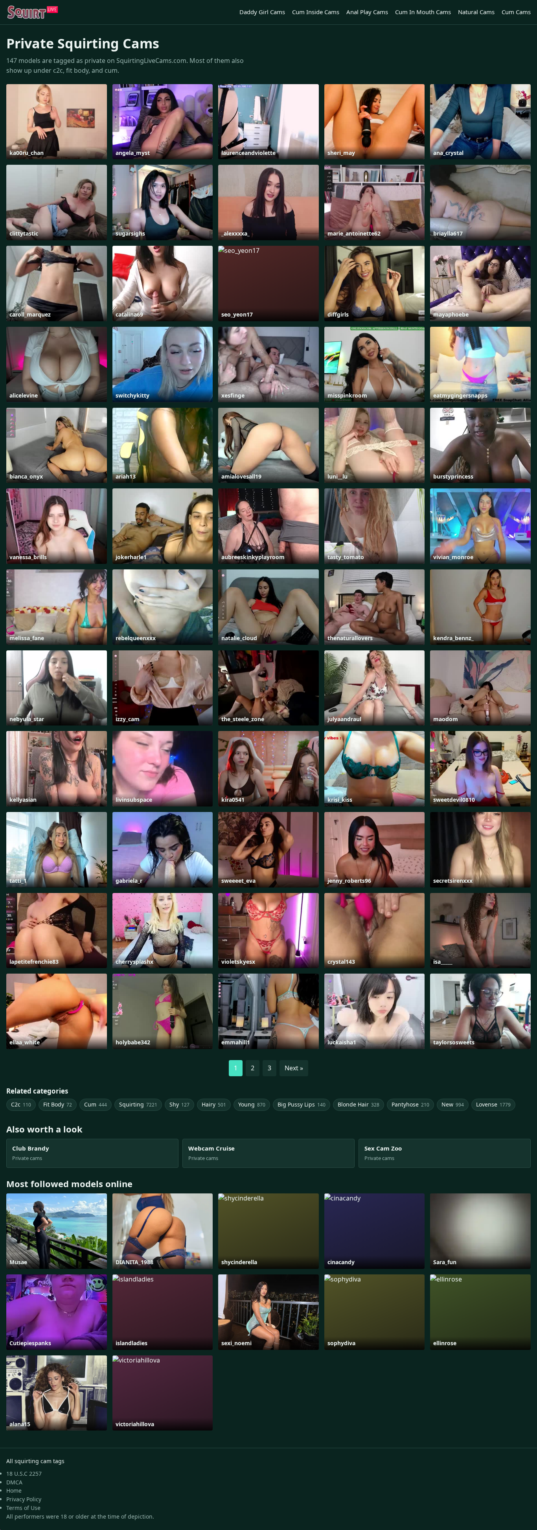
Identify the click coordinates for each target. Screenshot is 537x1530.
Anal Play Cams (367, 12)
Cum (95, 1104)
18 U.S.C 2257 (24, 1473)
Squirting (138, 1104)
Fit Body (57, 1104)
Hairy (214, 1104)
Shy (179, 1104)
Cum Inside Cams (315, 12)
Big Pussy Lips (302, 1104)
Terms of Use (23, 1508)
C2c (21, 1104)
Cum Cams (516, 12)
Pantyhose (410, 1104)
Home (14, 1490)
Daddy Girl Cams (262, 12)
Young (251, 1104)
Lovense (493, 1104)
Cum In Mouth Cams (423, 12)
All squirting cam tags (35, 1461)
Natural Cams (476, 12)
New (452, 1104)
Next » (294, 1068)
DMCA (14, 1482)
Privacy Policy (23, 1499)
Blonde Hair (358, 1104)
